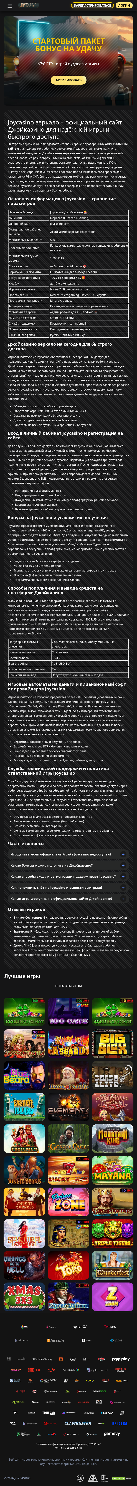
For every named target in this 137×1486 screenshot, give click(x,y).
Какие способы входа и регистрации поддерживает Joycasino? (63, 876)
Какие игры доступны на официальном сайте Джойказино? (61, 898)
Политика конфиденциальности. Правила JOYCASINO (68, 1444)
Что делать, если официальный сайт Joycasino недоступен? (61, 854)
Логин (124, 5)
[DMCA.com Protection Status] (122, 1478)
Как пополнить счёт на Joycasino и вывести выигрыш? (56, 887)
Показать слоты (68, 986)
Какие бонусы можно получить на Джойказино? (52, 865)
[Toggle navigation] (9, 5)
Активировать (69, 80)
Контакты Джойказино (68, 1447)
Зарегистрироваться (92, 5)
